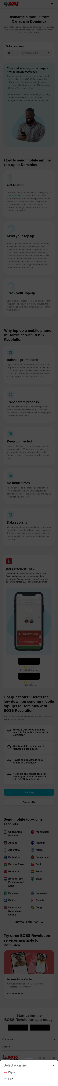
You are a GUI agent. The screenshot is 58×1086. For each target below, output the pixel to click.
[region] (29, 1075)
